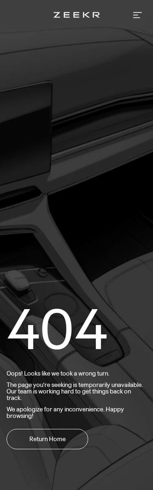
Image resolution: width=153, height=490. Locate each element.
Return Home (47, 439)
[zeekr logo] (76, 16)
